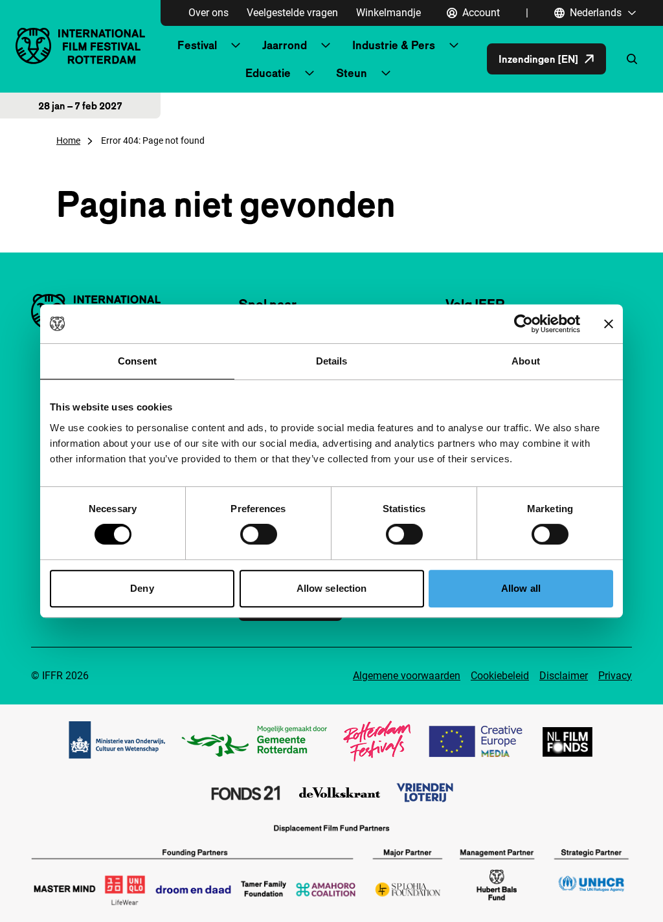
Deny (141, 588)
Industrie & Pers (393, 45)
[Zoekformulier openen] (631, 58)
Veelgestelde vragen (292, 12)
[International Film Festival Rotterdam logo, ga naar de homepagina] (80, 45)
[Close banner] (608, 323)
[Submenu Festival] (235, 45)
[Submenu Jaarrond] (325, 45)
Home (68, 140)
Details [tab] (332, 360)
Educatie (268, 73)
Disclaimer (563, 675)
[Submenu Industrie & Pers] (454, 45)
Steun (351, 73)
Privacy (615, 675)
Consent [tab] (137, 360)
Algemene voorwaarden (406, 675)
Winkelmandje (388, 12)
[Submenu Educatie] (309, 73)
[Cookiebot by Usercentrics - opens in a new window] (523, 323)
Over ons (208, 12)
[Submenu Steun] (386, 73)
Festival (197, 45)
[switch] (258, 534)
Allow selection (332, 588)
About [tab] (525, 360)
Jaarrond (284, 45)
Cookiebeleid (500, 675)
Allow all (521, 588)
